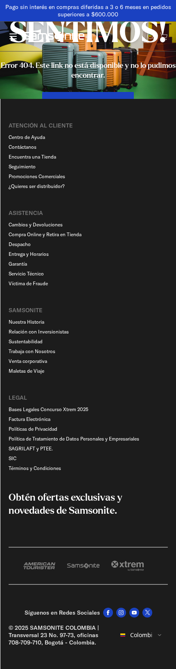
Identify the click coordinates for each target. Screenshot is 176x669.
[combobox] (141, 635)
